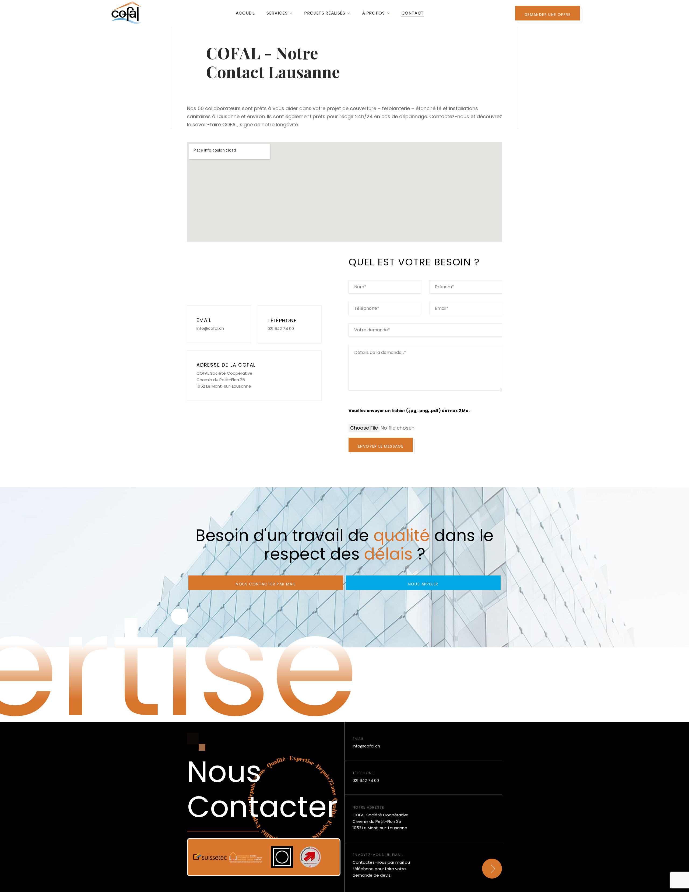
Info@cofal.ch (210, 328)
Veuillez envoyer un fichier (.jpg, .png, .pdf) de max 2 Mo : (409, 410)
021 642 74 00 (281, 328)
